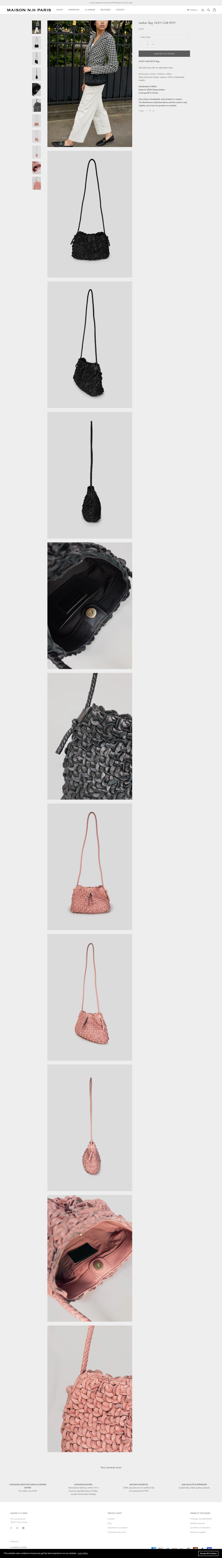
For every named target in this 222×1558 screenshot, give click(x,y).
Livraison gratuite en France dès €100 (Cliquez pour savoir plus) (111, 3)
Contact (111, 1519)
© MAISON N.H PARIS (18, 1547)
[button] (193, 9)
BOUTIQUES (105, 9)
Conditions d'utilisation (200, 1527)
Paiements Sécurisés (117, 1532)
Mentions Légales (198, 1532)
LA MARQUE (90, 9)
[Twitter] (150, 111)
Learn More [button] (83, 1553)
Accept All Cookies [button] (208, 1553)
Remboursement (197, 1523)
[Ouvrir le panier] (214, 9)
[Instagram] (17, 1528)
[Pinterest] (153, 111)
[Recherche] (208, 9)
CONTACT (120, 9)
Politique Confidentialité (201, 1519)
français (14, 1541)
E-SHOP (59, 9)
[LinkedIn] (23, 1528)
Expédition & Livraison (118, 1527)
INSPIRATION (73, 9)
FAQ (110, 1523)
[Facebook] (146, 111)
